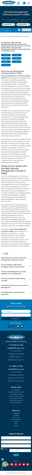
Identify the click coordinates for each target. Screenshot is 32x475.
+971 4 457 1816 (17, 372)
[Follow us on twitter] (7, 464)
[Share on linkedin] (17, 326)
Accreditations (16, 413)
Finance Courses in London (16, 396)
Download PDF (7, 24)
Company (16, 415)
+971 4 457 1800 (17, 351)
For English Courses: (16, 345)
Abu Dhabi (6, 55)
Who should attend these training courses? (13, 279)
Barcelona (6, 61)
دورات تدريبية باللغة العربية (16, 369)
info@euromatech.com (16, 356)
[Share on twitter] (13, 326)
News (16, 423)
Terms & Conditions (16, 402)
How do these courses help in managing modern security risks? (13, 266)
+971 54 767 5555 (19, 354)
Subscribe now (16, 318)
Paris (6, 65)
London (6, 58)
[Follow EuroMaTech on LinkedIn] (2, 459)
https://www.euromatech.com (16, 359)
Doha (16, 61)
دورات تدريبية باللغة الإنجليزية (16, 348)
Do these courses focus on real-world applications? (14, 286)
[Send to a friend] (21, 326)
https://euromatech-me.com (16, 381)
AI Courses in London (16, 394)
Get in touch (16, 417)
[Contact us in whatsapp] (27, 464)
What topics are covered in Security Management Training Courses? (13, 259)
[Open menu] (28, 3)
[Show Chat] (5, 464)
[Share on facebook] (9, 326)
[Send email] (23, 464)
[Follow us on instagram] (15, 464)
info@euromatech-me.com (16, 378)
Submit (16, 455)
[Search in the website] (24, 3)
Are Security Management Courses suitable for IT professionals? (13, 273)
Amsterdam (17, 58)
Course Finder (16, 390)
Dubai (16, 55)
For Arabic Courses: (16, 366)
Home (3, 19)
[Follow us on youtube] (19, 464)
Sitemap (16, 425)
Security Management (12, 19)
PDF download (16, 419)
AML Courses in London (16, 400)
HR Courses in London (16, 398)
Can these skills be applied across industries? (12, 293)
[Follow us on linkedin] (11, 464)
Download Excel (22, 24)
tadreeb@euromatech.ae (16, 375)
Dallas (22, 19)
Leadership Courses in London (16, 392)
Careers (16, 421)
